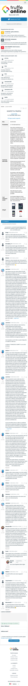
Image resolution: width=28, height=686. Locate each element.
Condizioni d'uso (14, 668)
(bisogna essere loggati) (6, 638)
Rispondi (7, 241)
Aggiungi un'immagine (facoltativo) (11, 623)
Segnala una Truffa (15, 19)
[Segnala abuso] (26, 232)
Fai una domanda (14, 677)
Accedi (14, 666)
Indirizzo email (4, 631)
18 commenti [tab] (5, 221)
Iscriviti (14, 665)
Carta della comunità (14, 670)
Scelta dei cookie (14, 660)
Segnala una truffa (14, 675)
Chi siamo (14, 655)
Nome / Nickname (5, 626)
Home (2, 106)
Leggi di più (16, 318)
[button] (26, 108)
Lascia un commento (6, 611)
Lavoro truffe (8, 106)
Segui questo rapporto (14, 118)
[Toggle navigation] (25, 2)
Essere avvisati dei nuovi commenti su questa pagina (13, 637)
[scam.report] (23, 108)
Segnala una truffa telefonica (14, 24)
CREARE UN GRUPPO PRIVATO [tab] (9, 224)
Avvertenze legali (14, 658)
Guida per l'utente (14, 656)
